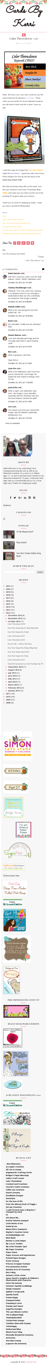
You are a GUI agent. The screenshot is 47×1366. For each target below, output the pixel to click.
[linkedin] (25, 497)
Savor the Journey (14, 1283)
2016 (8, 601)
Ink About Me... (13, 1217)
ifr (7, 1215)
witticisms (10, 1338)
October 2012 (14, 621)
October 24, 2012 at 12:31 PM (20, 330)
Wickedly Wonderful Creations (19, 1335)
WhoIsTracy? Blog (14, 1332)
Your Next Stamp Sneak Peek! (18, 652)
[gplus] (20, 497)
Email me (7, 505)
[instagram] (30, 497)
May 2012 (12, 679)
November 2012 (15, 618)
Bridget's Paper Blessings (17, 1175)
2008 (8, 702)
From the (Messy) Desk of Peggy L (21, 1204)
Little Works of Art (14, 1223)
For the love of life (14, 1201)
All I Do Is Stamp (13, 1169)
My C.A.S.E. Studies (14, 1243)
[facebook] (10, 497)
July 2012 (12, 673)
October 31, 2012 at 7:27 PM (20, 418)
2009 (8, 699)
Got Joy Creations (14, 1207)
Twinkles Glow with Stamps (18, 1323)
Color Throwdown (14, 1181)
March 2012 (13, 685)
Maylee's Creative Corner (17, 1232)
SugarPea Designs (14, 1309)
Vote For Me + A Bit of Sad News (20, 644)
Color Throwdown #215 (16, 636)
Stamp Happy (12, 1297)
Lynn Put (12, 368)
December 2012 (15, 615)
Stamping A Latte (14, 1303)
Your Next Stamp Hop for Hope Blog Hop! (23, 628)
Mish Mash (11, 1238)
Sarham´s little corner (16, 1275)
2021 (8, 586)
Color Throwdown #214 (16, 640)
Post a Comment (13, 423)
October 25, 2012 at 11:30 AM (20, 382)
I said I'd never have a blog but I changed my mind (20, 1211)
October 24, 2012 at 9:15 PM (20, 346)
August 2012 (14, 670)
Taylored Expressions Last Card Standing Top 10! (25, 664)
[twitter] (15, 497)
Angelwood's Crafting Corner (19, 1172)
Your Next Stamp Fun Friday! (18, 632)
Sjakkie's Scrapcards (15, 1291)
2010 (8, 696)
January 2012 (14, 690)
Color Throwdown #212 (16, 660)
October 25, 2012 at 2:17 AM (20, 363)
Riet (10, 352)
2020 (8, 589)
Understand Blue (13, 1329)
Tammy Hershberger (17, 287)
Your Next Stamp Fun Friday (18, 656)
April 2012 (12, 682)
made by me (11, 1226)
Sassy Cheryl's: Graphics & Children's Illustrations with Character (22, 1279)
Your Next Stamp (13, 1340)
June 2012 (12, 676)
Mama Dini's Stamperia (16, 1229)
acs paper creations (15, 1166)
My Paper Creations (15, 1249)
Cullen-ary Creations (15, 1190)
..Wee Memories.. (13, 1164)
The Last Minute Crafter (17, 1312)
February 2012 (14, 688)
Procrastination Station (16, 1266)
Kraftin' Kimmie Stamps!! (17, 1220)
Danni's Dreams (13, 1192)
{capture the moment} (16, 1343)
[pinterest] (34, 497)
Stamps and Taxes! (14, 1306)
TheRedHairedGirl (14, 1317)
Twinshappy (11, 1326)
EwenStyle (10, 1198)
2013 (8, 610)
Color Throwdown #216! (16, 624)
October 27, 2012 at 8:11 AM (20, 401)
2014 (8, 607)
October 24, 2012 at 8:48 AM (20, 301)
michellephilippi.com (15, 1235)
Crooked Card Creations (16, 1184)
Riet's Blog (10, 1272)
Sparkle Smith (12, 1294)
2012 (8, 613)
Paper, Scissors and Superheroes (20, 1255)
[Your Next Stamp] (4, 518)
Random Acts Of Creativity (18, 1269)
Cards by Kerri (23, 17)
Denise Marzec (14, 335)
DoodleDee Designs (14, 1195)
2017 (8, 598)
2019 (8, 592)
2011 (8, 693)
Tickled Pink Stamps (15, 1320)
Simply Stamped (13, 1289)
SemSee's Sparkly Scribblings (19, 1286)
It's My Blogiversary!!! (24, 532)
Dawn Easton (14, 273)
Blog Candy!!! (21, 542)
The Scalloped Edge (14, 1315)
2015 (8, 604)
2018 (8, 595)
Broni (10, 321)
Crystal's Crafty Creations (17, 1187)
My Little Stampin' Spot (16, 1246)
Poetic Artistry (12, 1261)
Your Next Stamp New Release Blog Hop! (23, 648)
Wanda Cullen (14, 306)
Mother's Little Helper (16, 1241)
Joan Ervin (12, 387)
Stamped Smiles (13, 1300)
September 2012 (15, 667)
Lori (10, 406)
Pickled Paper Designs (16, 1258)
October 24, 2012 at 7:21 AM (20, 282)
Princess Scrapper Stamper (18, 1264)
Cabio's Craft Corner (15, 1178)
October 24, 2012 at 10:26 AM (20, 316)
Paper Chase (11, 1252)
